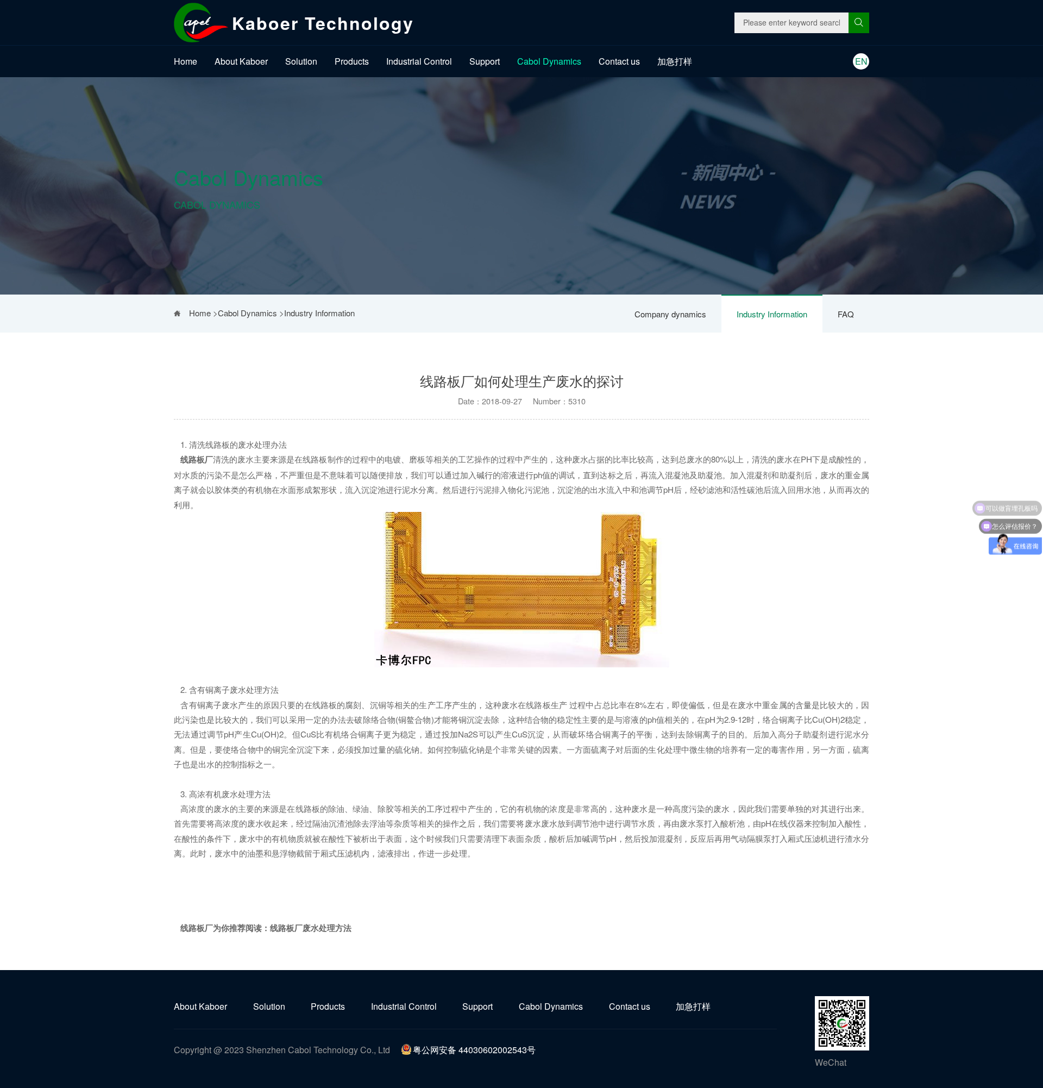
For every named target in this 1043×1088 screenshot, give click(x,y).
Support (484, 61)
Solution (301, 61)
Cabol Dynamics (549, 61)
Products (352, 61)
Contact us (619, 61)
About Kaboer (241, 61)
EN (861, 61)
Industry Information (772, 314)
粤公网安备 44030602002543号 (474, 1049)
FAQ (846, 314)
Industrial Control (419, 61)
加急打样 (674, 61)
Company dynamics (670, 314)
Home (185, 61)
